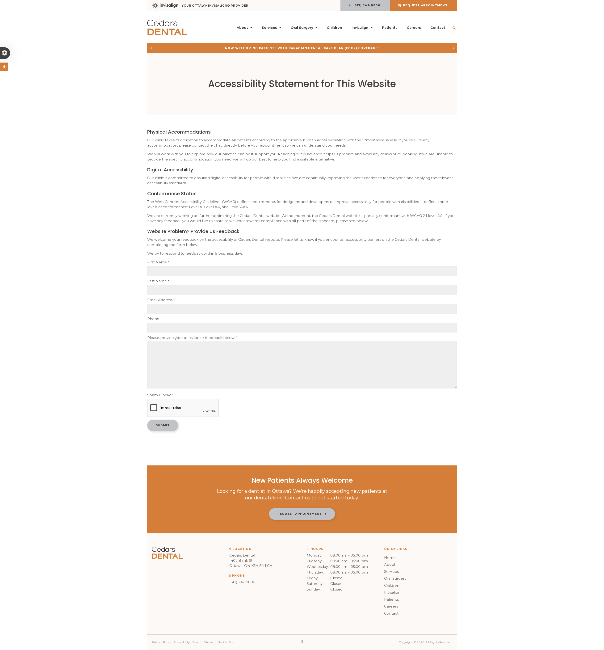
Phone (153, 319)
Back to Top (226, 642)
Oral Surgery (395, 578)
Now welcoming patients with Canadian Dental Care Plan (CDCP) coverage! (302, 48)
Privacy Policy (161, 642)
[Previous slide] (150, 47)
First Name (158, 262)
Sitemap (209, 642)
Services (391, 571)
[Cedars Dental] (167, 34)
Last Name (158, 281)
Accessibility (182, 642)
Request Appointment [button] (425, 5)
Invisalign (392, 592)
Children (334, 27)
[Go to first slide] (453, 47)
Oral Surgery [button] (302, 27)
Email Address (161, 300)
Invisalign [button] (360, 27)
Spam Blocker (160, 395)
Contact (437, 27)
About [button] (242, 27)
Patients (389, 27)
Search (196, 642)
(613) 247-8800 (242, 582)
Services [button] (269, 27)
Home (390, 557)
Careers (414, 27)
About (389, 564)
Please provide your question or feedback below (192, 337)
